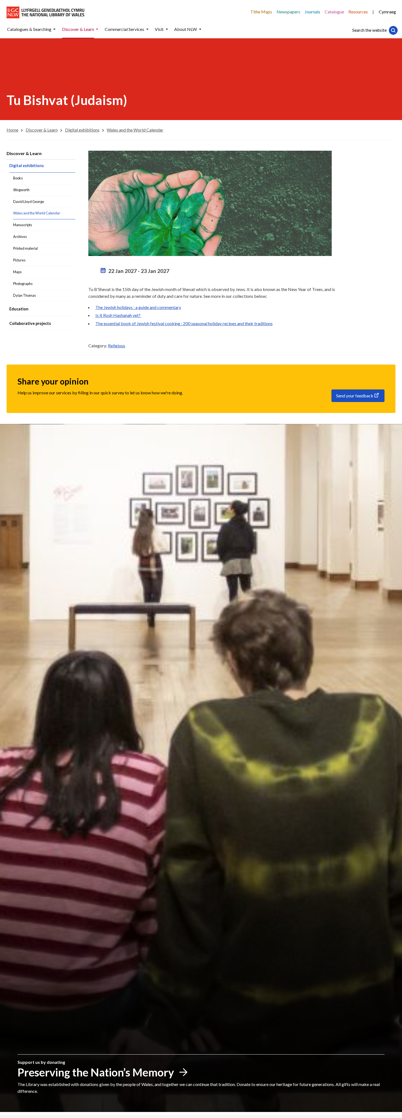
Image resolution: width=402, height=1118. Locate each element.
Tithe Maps (261, 11)
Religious (116, 345)
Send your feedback (354, 395)
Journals (312, 11)
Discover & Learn (24, 153)
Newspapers (288, 11)
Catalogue (334, 11)
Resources (358, 11)
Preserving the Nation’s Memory (96, 1072)
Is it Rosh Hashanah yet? (118, 315)
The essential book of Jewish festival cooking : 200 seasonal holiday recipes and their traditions (184, 323)
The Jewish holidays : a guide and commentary (138, 307)
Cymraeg (387, 11)
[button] (54, 29)
